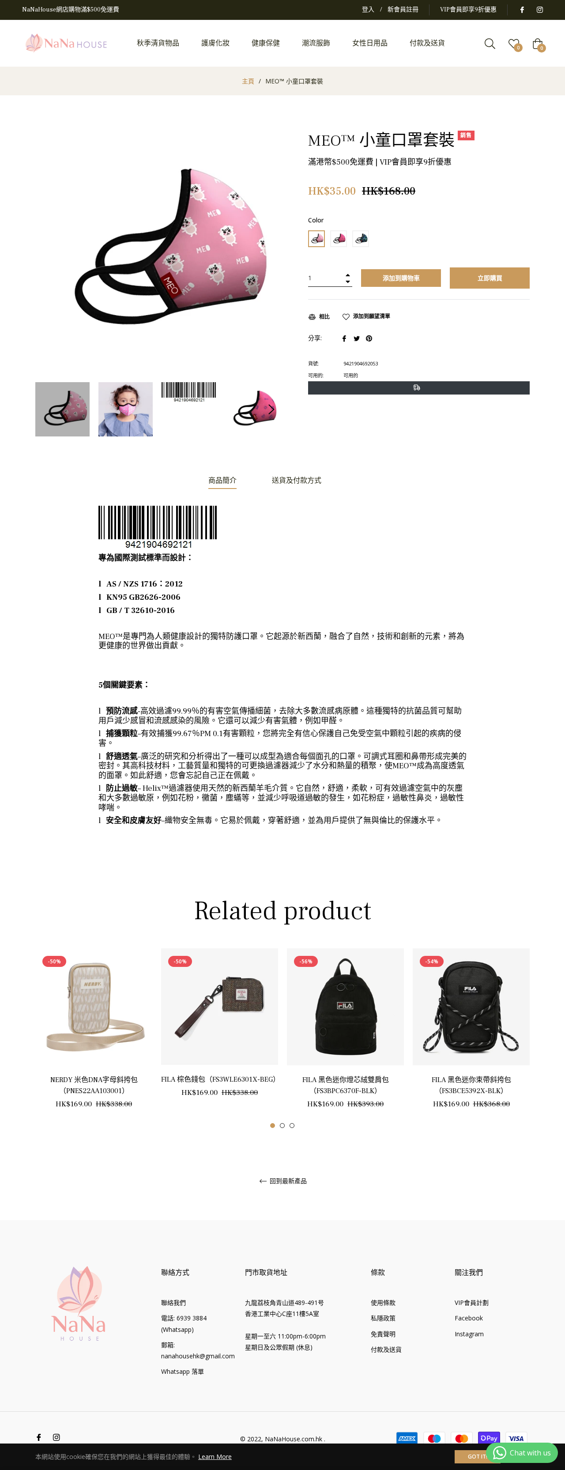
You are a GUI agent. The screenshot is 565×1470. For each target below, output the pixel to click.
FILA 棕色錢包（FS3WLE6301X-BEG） (220, 1079)
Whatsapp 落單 (182, 1371)
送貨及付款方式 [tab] (296, 480)
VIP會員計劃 (472, 1302)
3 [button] (292, 1125)
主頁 (248, 81)
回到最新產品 (287, 1181)
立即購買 (490, 278)
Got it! (477, 1456)
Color (316, 220)
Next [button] (271, 410)
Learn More (215, 1456)
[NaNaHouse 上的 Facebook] (521, 10)
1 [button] (272, 1125)
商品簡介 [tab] (222, 480)
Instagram (469, 1334)
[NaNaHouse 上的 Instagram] (539, 10)
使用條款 (383, 1302)
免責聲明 (383, 1334)
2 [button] (282, 1125)
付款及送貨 (386, 1349)
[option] (94, 1038)
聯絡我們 (173, 1302)
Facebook (469, 1318)
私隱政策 (383, 1318)
